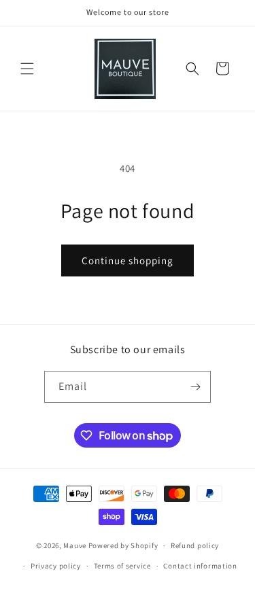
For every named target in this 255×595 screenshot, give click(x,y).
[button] (27, 69)
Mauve (74, 545)
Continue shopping (127, 260)
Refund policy (195, 545)
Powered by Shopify (123, 545)
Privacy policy (56, 566)
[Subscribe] (195, 387)
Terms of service (122, 566)
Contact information (200, 566)
